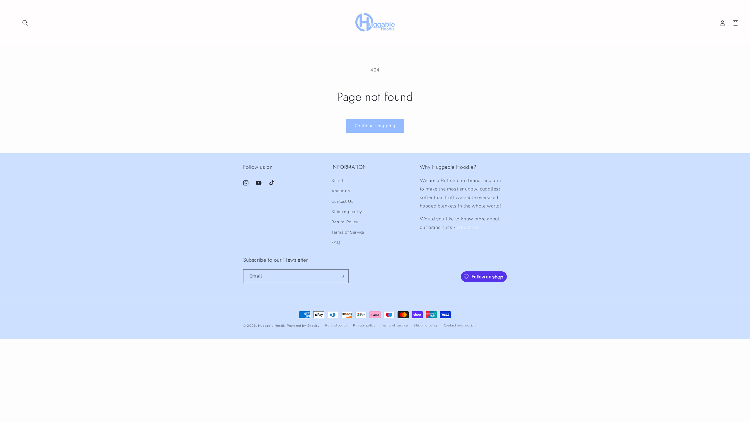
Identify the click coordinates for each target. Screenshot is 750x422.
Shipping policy (346, 212)
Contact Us (342, 201)
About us (340, 191)
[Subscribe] (341, 276)
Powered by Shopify (303, 326)
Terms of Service (347, 232)
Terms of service (394, 325)
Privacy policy (364, 325)
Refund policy (336, 325)
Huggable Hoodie (272, 326)
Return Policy (344, 222)
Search (338, 180)
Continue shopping (375, 126)
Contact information (460, 325)
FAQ (335, 242)
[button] (25, 22)
